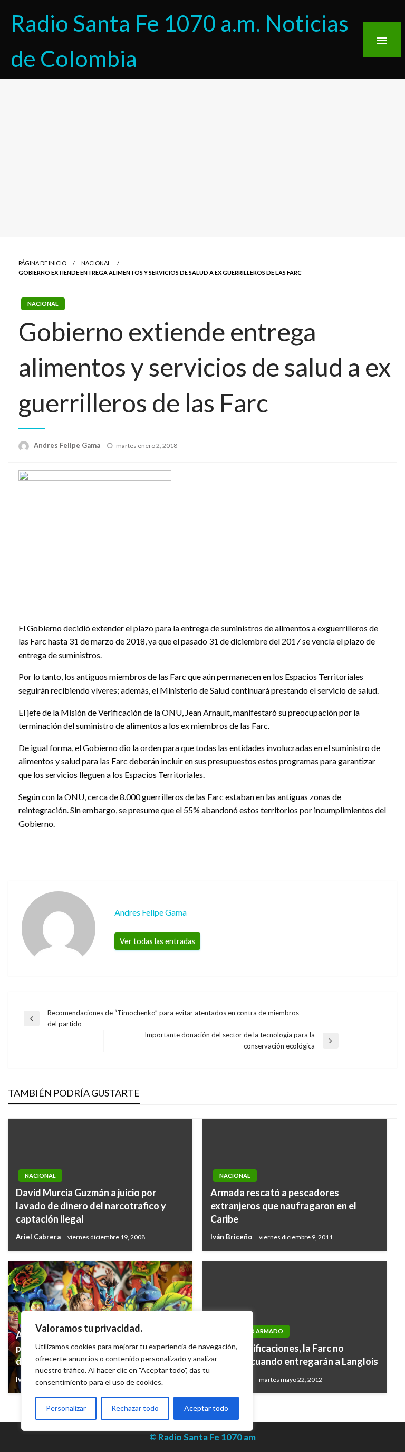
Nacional (96, 262)
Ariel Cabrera (39, 1237)
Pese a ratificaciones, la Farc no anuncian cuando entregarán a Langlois (294, 1354)
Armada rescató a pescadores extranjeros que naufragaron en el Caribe (283, 1206)
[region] (137, 1371)
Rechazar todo (135, 1407)
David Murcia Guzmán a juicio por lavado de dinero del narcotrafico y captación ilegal (91, 1206)
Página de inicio (42, 262)
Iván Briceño (232, 1237)
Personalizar (66, 1407)
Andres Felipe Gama (68, 445)
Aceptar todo (206, 1407)
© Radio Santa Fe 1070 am (202, 1437)
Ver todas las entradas (157, 941)
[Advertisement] (202, 158)
